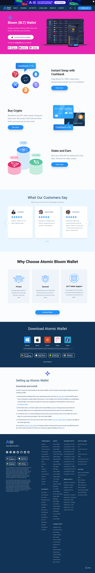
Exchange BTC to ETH (69, 444)
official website (60, 396)
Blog (42, 466)
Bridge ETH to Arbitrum (69, 482)
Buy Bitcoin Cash (45, 499)
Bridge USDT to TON (69, 504)
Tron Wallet (55, 489)
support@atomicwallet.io (12, 446)
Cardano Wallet (56, 456)
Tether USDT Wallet (57, 454)
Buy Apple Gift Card (82, 461)
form (63, 428)
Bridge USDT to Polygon (69, 502)
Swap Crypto (59, 88)
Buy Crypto (15, 127)
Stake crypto (60, 164)
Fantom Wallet (56, 471)
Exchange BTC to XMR (69, 449)
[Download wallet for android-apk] (54, 355)
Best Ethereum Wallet (83, 490)
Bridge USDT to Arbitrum (70, 495)
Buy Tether (44, 497)
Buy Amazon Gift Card (83, 459)
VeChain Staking (57, 549)
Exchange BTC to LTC (69, 464)
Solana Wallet (56, 449)
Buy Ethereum (44, 495)
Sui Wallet (55, 516)
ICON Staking (56, 557)
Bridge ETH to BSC (68, 487)
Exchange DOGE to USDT (70, 469)
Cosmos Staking (57, 539)
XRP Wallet (55, 469)
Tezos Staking (56, 542)
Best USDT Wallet (82, 492)
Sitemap (43, 481)
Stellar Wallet (56, 496)
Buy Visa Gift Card (82, 464)
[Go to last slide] (8, 223)
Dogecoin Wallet (57, 464)
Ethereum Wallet (57, 451)
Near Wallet (55, 466)
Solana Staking (56, 559)
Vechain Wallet (56, 506)
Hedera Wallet (56, 491)
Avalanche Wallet (57, 484)
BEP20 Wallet (56, 501)
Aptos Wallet (56, 503)
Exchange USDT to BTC (69, 446)
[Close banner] (93, 1)
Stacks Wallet (56, 518)
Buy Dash (43, 529)
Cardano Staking (57, 554)
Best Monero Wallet (82, 495)
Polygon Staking (57, 534)
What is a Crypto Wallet (83, 472)
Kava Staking (56, 532)
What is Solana (81, 480)
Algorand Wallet (56, 459)
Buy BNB (43, 507)
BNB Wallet (55, 486)
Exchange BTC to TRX (69, 461)
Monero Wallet (56, 446)
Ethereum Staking (57, 529)
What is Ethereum (82, 485)
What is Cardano (82, 487)
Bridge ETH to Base (68, 485)
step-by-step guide (30, 425)
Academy (43, 469)
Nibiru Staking (56, 562)
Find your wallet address (59, 419)
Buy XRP (43, 502)
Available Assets (57, 527)
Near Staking (56, 537)
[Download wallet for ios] (23, 47)
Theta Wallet (56, 461)
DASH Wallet (56, 511)
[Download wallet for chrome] (34, 47)
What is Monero (81, 482)
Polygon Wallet (56, 476)
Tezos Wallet (56, 479)
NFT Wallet (55, 481)
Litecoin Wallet (56, 474)
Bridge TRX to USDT (68, 509)
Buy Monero (44, 504)
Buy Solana (44, 522)
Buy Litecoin (44, 509)
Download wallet (47, 312)
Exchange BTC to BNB (69, 459)
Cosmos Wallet (56, 513)
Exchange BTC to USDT (69, 456)
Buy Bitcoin (44, 492)
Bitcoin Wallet (56, 444)
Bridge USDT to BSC (68, 499)
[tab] (46, 241)
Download (84, 8)
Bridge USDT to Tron (69, 507)
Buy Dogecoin (44, 512)
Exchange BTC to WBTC (69, 466)
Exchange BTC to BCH (69, 471)
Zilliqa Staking (56, 552)
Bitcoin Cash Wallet (57, 494)
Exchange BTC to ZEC (69, 474)
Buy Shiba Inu (44, 517)
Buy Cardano (44, 527)
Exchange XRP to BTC (69, 451)
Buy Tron (43, 519)
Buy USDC (43, 514)
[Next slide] (86, 223)
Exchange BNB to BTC (69, 454)
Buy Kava (43, 524)
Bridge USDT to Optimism (70, 497)
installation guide (22, 404)
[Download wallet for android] (12, 47)
